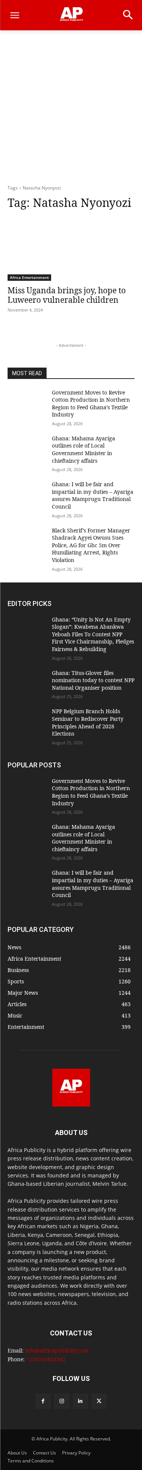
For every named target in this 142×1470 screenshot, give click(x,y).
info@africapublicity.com (57, 1350)
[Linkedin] (80, 1401)
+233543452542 (46, 1359)
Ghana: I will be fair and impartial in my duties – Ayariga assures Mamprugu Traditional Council (92, 495)
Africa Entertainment (29, 277)
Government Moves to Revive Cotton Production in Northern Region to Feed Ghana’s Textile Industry (91, 403)
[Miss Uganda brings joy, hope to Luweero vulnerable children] (71, 249)
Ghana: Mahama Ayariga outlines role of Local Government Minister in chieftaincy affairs (83, 449)
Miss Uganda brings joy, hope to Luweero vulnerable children (67, 295)
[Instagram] (61, 1401)
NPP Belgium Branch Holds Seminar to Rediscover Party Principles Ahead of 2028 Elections (87, 722)
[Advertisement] (71, 109)
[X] (99, 1401)
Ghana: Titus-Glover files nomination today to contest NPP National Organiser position (93, 680)
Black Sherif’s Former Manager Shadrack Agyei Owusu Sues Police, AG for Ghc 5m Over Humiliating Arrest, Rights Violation (91, 545)
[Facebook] (43, 1401)
